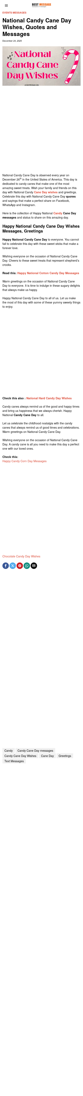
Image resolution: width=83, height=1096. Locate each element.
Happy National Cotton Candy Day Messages (48, 273)
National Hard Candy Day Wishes (49, 398)
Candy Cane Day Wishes (20, 756)
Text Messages (14, 761)
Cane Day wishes (46, 192)
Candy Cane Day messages (35, 750)
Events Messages (14, 12)
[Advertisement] (41, 131)
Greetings (65, 756)
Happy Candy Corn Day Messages (24, 461)
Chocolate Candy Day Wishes (21, 556)
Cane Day (47, 756)
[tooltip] (5, 565)
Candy (58, 213)
